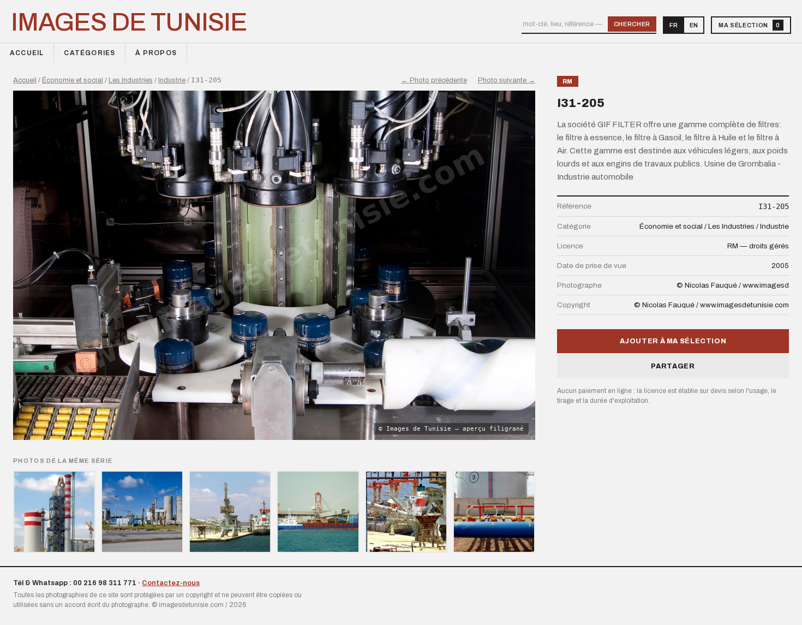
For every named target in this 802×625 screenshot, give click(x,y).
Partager (673, 366)
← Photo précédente (434, 80)
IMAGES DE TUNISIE (129, 22)
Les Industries (131, 80)
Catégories (89, 53)
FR (673, 25)
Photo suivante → (506, 80)
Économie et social (72, 80)
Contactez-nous (171, 583)
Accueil (27, 53)
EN (694, 25)
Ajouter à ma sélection (673, 341)
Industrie (171, 80)
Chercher (632, 24)
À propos (156, 53)
